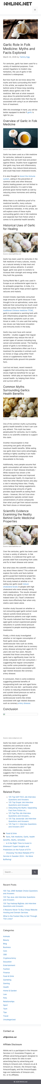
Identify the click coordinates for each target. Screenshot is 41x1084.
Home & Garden (10, 991)
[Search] (35, 872)
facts (8, 837)
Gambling (7, 980)
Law (5, 994)
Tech (5, 1009)
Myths (13, 840)
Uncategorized (9, 1020)
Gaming (6, 983)
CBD (5, 954)
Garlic (26, 837)
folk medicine (16, 837)
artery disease (24, 703)
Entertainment (9, 965)
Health (6, 987)
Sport (5, 1005)
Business (7, 947)
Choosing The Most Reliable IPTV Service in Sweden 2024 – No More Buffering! (18, 856)
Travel (5, 1016)
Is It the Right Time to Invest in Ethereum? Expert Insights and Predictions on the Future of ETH (17, 846)
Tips (5, 1012)
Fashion (6, 969)
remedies (21, 840)
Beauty (6, 940)
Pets (5, 998)
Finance (6, 973)
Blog (5, 944)
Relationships (8, 1001)
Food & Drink (11, 833)
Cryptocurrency (9, 958)
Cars (5, 951)
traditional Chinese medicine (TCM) (18, 310)
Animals (6, 936)
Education (7, 962)
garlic (29, 112)
